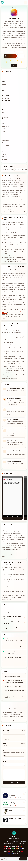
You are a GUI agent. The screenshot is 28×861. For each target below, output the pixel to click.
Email (4, 761)
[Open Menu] (25, 2)
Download (23, 858)
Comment (5, 768)
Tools (16, 7)
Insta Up (15, 311)
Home (12, 7)
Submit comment (14, 782)
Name (4, 755)
